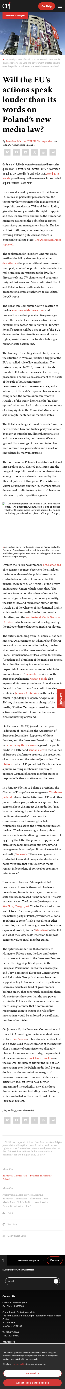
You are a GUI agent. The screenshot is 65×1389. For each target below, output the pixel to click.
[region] (32, 1366)
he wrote (31, 674)
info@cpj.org (8, 1341)
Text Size (12, 1225)
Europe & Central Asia (14, 1176)
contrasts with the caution (28, 310)
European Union (39, 1199)
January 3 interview (27, 693)
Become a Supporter (29, 1260)
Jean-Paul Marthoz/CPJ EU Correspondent (29, 141)
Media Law (8, 1203)
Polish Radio (24, 1203)
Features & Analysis (15, 15)
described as (10, 263)
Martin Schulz (38, 678)
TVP (28, 1206)
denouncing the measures (22, 745)
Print (10, 1213)
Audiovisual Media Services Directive (31, 620)
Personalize (32, 1373)
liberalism (41, 930)
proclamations (52, 565)
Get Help (47, 6)
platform (7, 764)
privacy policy (19, 1364)
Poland (6, 1179)
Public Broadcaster (12, 1206)
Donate (54, 1260)
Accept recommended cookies (32, 1383)
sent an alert (36, 750)
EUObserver (19, 1039)
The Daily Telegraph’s (15, 906)
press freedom (41, 1203)
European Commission (15, 1199)
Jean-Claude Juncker (39, 1058)
